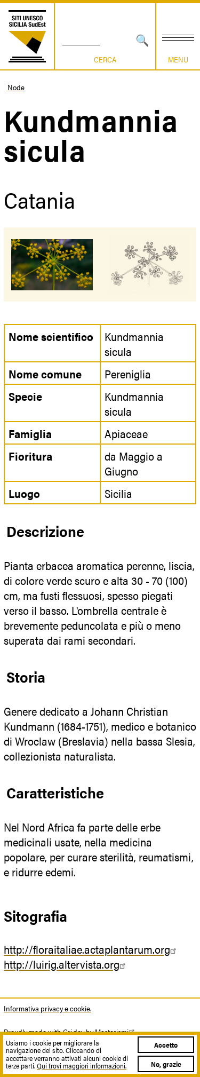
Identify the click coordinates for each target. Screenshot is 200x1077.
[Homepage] (27, 36)
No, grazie (166, 1064)
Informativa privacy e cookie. (47, 1008)
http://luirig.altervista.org (61, 964)
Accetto (166, 1045)
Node (16, 87)
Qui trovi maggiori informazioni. (81, 1065)
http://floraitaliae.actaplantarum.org (87, 949)
